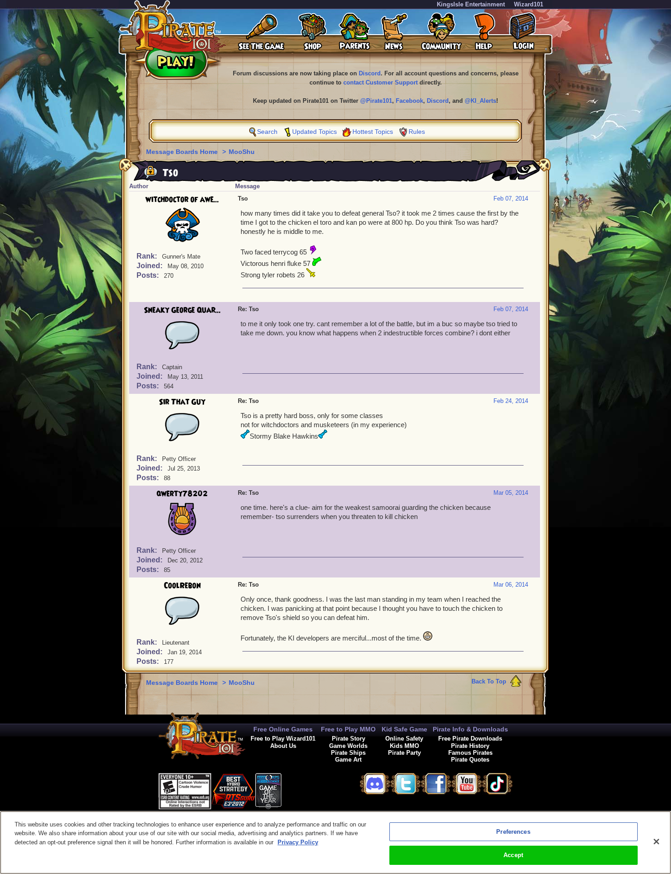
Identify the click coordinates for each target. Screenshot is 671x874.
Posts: (148, 275)
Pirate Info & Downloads (470, 729)
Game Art (348, 759)
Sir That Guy (182, 402)
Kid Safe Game (404, 729)
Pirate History (470, 745)
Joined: (150, 266)
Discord (370, 73)
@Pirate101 (376, 100)
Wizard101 (528, 4)
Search (267, 131)
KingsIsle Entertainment (471, 4)
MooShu (242, 151)
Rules (417, 131)
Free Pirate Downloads (470, 738)
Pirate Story (348, 738)
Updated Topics (314, 131)
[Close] (656, 842)
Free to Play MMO (348, 729)
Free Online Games (283, 729)
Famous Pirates (470, 752)
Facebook (409, 100)
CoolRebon (182, 585)
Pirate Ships (348, 752)
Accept (513, 855)
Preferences (513, 831)
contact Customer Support (380, 82)
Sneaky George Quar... (182, 310)
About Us (283, 745)
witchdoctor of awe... (182, 199)
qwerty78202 (182, 493)
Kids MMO (404, 745)
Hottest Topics (372, 131)
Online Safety (404, 738)
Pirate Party (404, 752)
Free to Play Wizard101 (283, 738)
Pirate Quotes (470, 759)
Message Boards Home (183, 151)
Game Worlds (348, 745)
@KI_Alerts (480, 100)
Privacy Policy (298, 842)
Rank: (147, 256)
